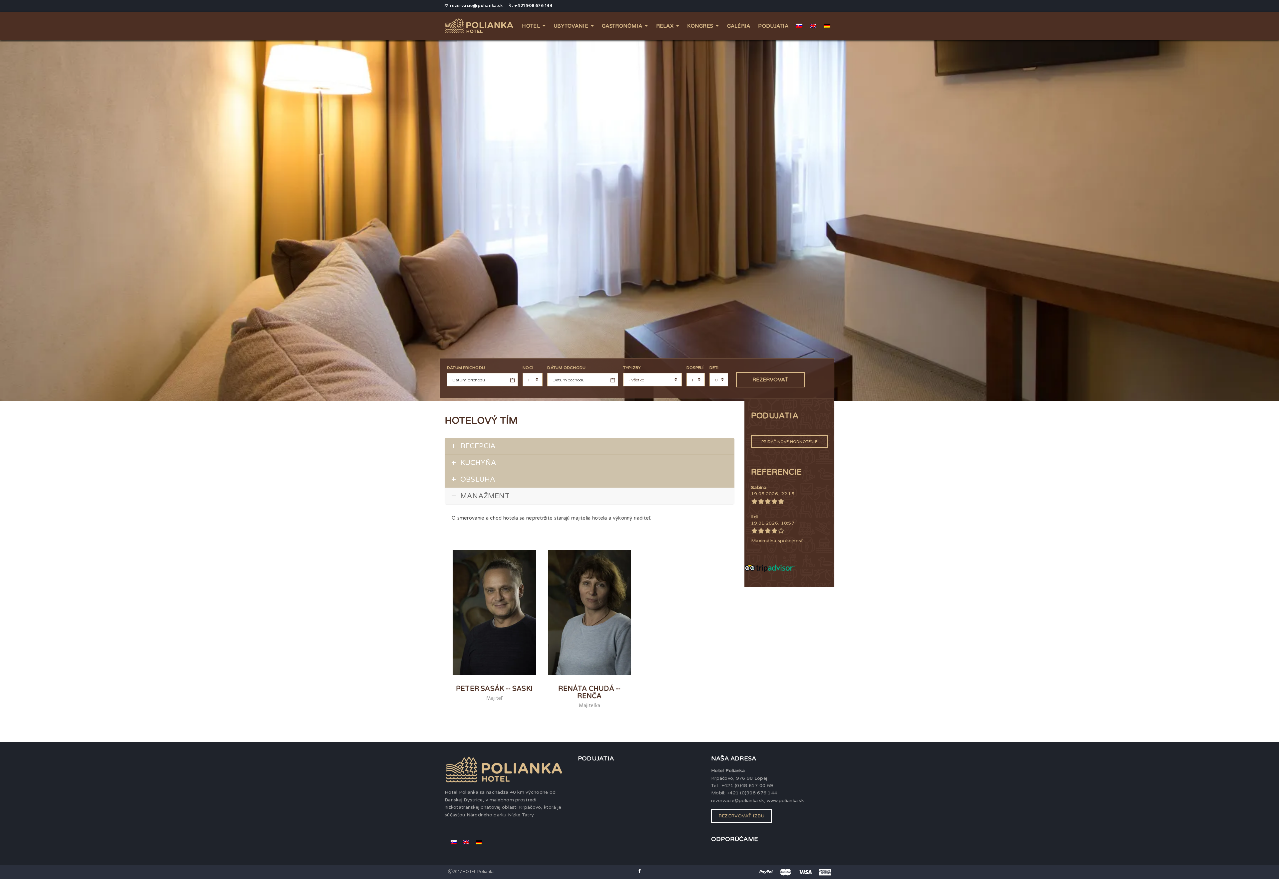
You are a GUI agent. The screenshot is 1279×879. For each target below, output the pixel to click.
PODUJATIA (773, 26)
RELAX (664, 26)
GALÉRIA (738, 26)
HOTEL (531, 26)
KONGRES (700, 26)
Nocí (528, 367)
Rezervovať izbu (741, 816)
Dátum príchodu (466, 367)
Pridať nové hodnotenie (789, 441)
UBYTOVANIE (571, 26)
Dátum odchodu (566, 367)
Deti (713, 367)
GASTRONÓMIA (622, 26)
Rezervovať (770, 379)
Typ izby (632, 367)
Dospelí (694, 367)
